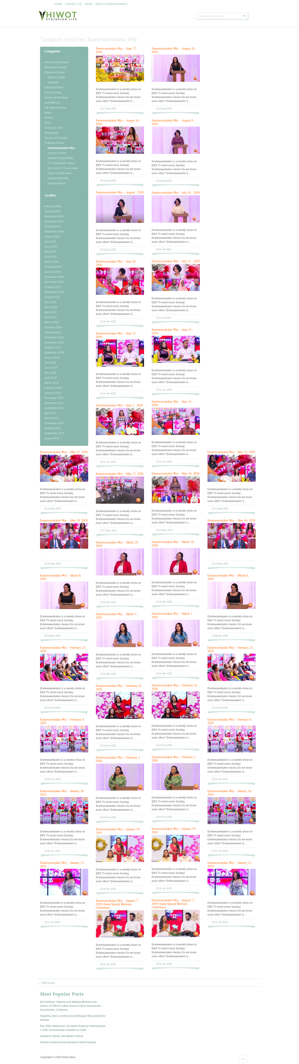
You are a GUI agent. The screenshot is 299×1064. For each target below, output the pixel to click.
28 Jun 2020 (109, 321)
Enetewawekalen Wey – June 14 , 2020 (172, 403)
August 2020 (52, 236)
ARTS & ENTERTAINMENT (111, 4)
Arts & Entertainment (56, 62)
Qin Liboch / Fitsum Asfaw (63, 168)
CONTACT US (73, 4)
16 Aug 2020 (109, 180)
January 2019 (52, 332)
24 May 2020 (165, 530)
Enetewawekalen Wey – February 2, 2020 (174, 758)
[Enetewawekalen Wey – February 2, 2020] (176, 789)
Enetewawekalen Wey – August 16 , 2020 (118, 122)
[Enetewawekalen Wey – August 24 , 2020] (176, 80)
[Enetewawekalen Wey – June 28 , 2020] (120, 293)
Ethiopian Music (53, 87)
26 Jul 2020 (165, 249)
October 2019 (52, 287)
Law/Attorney (52, 102)
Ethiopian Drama (54, 72)
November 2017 (54, 403)
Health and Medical (56, 97)
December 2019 (54, 276)
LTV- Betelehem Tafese (61, 163)
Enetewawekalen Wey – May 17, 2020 (119, 473)
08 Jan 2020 (165, 963)
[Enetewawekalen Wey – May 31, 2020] (64, 480)
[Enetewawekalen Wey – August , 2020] (120, 221)
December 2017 (54, 398)
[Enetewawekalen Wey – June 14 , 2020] (176, 434)
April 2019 (50, 317)
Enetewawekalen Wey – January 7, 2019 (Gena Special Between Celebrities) (173, 903)
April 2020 (50, 256)
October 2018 (52, 347)
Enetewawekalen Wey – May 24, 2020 (175, 473)
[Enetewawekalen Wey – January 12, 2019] (64, 894)
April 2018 (50, 377)
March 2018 (51, 382)
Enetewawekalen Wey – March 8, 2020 (60, 577)
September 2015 (54, 433)
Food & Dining (53, 92)
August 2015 (52, 438)
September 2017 (54, 408)
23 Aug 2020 (165, 108)
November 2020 (54, 221)
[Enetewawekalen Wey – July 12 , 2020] (176, 290)
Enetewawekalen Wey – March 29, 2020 (173, 543)
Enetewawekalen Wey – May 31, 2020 (64, 452)
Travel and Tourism (55, 137)
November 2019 (54, 282)
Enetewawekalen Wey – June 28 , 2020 (116, 263)
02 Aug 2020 (109, 249)
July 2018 (50, 362)
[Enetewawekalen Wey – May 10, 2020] (64, 547)
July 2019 (50, 302)
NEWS (89, 4)
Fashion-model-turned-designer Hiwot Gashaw (68, 1042)
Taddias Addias (57, 183)
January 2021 (52, 211)
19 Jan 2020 (165, 888)
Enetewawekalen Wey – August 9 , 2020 (173, 122)
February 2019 (53, 327)
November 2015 (54, 423)
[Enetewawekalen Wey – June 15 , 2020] (176, 362)
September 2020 (54, 231)
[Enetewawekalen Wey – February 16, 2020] (176, 717)
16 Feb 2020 (165, 745)
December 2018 (54, 337)
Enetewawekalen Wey (61, 148)
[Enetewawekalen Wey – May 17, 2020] (120, 502)
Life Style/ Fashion (55, 107)
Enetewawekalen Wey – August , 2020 (120, 192)
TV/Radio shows (54, 143)
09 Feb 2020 (53, 779)
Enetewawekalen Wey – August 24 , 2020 (174, 50)
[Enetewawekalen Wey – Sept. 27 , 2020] (120, 80)
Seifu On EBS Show (59, 173)
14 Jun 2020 (165, 461)
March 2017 (51, 418)
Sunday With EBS (58, 178)
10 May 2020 (54, 563)
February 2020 (53, 266)
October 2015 (52, 428)
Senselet (53, 82)
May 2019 (50, 312)
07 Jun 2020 (109, 462)
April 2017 (50, 413)
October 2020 (52, 226)
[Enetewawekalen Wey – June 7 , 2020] (120, 434)
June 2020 (50, 246)
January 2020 (52, 271)
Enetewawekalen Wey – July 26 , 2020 (176, 192)
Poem (47, 122)
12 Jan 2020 (53, 922)
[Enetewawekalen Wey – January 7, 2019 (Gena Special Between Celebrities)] (176, 936)
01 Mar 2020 (165, 673)
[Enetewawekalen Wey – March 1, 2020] (176, 645)
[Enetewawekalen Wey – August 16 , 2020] (120, 152)
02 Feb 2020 (165, 817)
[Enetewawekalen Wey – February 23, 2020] (64, 680)
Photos (48, 117)
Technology (51, 132)
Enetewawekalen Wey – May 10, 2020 (64, 520)
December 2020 (54, 216)
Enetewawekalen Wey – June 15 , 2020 (172, 331)
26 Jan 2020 (53, 851)
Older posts (46, 982)
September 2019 (54, 292)
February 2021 (53, 206)
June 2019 (50, 307)
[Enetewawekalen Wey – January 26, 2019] (64, 823)
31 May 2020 (54, 508)
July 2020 (50, 241)
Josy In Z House (57, 153)
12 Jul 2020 (165, 317)
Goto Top (243, 1059)
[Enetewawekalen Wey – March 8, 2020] (64, 608)
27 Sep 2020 (109, 108)
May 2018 (50, 372)
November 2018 (54, 342)
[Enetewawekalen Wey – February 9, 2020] (64, 751)
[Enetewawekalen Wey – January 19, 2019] (176, 860)
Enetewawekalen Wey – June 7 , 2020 (119, 405)
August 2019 (52, 297)
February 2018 (53, 387)
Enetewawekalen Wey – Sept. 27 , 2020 (117, 50)
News (47, 112)
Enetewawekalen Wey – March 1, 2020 (172, 615)
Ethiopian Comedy (55, 67)
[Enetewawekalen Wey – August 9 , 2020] (176, 153)
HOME (58, 4)
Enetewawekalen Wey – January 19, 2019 (174, 830)
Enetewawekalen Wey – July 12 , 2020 (176, 261)
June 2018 (50, 367)
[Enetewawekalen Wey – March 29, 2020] (176, 574)
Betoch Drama (56, 77)
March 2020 (51, 261)
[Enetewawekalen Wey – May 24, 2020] (176, 502)
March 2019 (51, 322)
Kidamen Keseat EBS (60, 158)
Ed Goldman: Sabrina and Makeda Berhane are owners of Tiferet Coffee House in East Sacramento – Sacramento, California (71, 1005)
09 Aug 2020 (165, 180)
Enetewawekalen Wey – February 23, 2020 (63, 649)
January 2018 (52, 393)
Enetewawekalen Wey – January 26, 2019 (62, 792)
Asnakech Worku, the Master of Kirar (61, 1036)
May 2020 (50, 251)
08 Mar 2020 (53, 635)
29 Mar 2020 (165, 601)
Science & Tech (53, 127)
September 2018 (54, 352)
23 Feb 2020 (53, 707)
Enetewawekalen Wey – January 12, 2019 (62, 864)
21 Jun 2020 (165, 389)
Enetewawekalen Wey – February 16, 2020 (175, 687)
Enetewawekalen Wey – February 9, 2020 (62, 721)
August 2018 (52, 357)
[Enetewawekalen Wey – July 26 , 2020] (176, 221)
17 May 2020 (110, 530)
